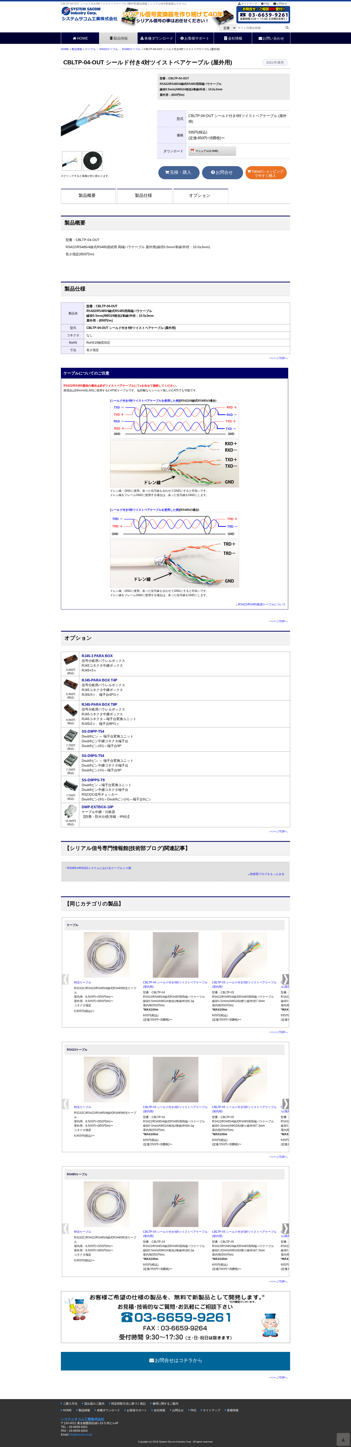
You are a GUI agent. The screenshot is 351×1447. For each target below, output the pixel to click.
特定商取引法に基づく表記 (128, 1403)
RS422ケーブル (109, 49)
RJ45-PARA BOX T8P (99, 704)
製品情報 (120, 38)
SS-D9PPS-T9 (93, 780)
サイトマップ (249, 3)
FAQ (266, 3)
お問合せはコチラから (178, 1360)
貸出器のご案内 (94, 1403)
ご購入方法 (70, 1403)
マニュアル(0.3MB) (207, 150)
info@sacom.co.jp (80, 1434)
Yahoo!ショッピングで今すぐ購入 (267, 173)
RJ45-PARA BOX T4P (99, 680)
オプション (199, 195)
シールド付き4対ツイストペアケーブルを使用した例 (145, 400)
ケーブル (90, 49)
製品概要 (87, 195)
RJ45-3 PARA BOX (97, 656)
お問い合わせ (273, 38)
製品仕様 (143, 195)
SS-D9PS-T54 (93, 756)
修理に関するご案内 (165, 1403)
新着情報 (233, 1410)
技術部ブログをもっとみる (267, 874)
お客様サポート (196, 38)
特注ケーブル (82, 982)
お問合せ (282, 3)
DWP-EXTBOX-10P (97, 807)
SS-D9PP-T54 (93, 731)
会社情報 (235, 38)
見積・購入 (180, 172)
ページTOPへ (279, 358)
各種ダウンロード (158, 38)
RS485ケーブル (131, 49)
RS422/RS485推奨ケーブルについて (262, 604)
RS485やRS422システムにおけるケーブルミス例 (99, 868)
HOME (82, 38)
